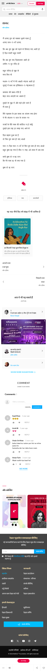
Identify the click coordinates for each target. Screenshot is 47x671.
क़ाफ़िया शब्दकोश (8, 578)
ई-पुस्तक (35, 14)
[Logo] (10, 3)
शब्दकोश (21, 14)
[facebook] (12, 641)
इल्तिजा (9, 198)
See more (23, 469)
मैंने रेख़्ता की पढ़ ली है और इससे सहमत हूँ (21, 557)
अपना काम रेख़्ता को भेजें (10, 594)
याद (22, 198)
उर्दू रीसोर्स (5, 588)
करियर (26, 588)
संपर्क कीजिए (28, 583)
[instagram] (29, 641)
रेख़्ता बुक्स (5, 617)
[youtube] (23, 641)
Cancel (28, 407)
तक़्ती (4, 583)
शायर (10, 14)
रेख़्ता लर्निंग (27, 612)
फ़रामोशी (36, 198)
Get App (40, 3)
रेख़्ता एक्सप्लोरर (29, 594)
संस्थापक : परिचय (30, 578)
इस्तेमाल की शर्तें (25, 650)
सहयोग (4, 573)
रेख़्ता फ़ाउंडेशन (29, 573)
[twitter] (18, 641)
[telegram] (35, 641)
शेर (15, 14)
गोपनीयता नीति (19, 556)
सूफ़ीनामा (27, 607)
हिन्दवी (4, 607)
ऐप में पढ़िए (23, 661)
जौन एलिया (5, 28)
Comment (37, 407)
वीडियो (28, 14)
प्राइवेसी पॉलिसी (14, 650)
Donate (31, 3)
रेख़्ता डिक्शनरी (7, 612)
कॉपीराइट (35, 650)
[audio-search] (42, 9)
